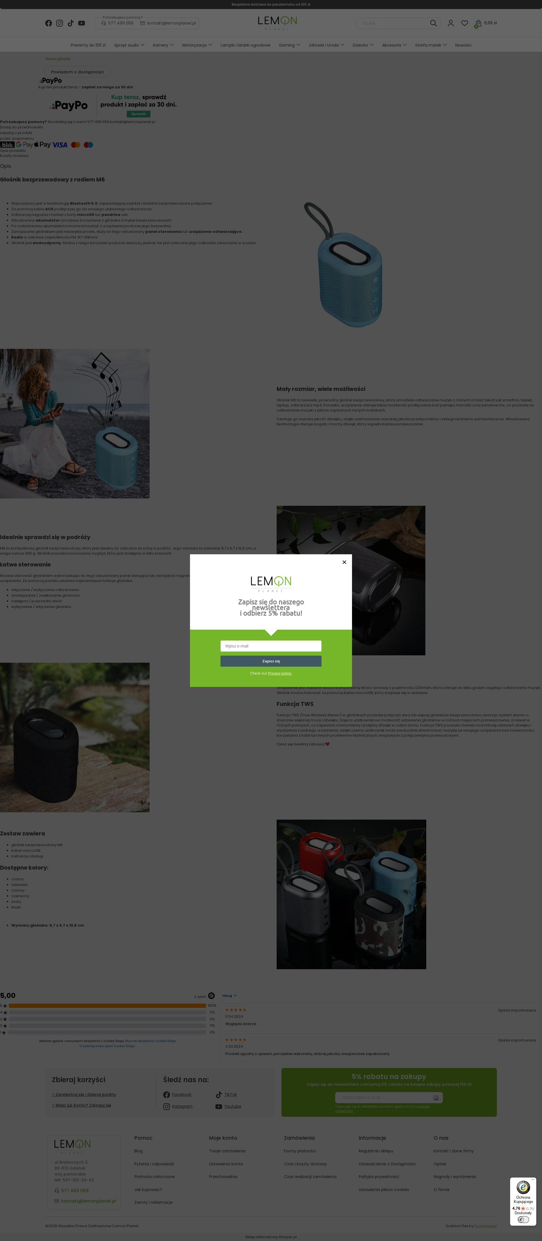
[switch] (523, 1219)
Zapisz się (271, 661)
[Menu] (533, 1180)
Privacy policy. (280, 672)
